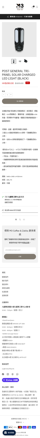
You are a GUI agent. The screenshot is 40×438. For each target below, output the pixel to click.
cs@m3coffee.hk (8, 369)
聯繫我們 (5, 277)
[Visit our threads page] (12, 374)
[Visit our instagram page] (7, 374)
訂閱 (20, 256)
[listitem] (20, 16)
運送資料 (5, 284)
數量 (3, 91)
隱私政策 (26, 243)
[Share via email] (24, 219)
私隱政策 (5, 292)
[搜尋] (37, 7)
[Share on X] (20, 219)
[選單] (3, 7)
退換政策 (5, 296)
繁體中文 (19, 422)
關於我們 (5, 281)
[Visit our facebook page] (3, 374)
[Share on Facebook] (16, 219)
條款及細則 (6, 288)
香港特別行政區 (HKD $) (19, 419)
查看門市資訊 (9, 202)
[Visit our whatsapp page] (17, 374)
